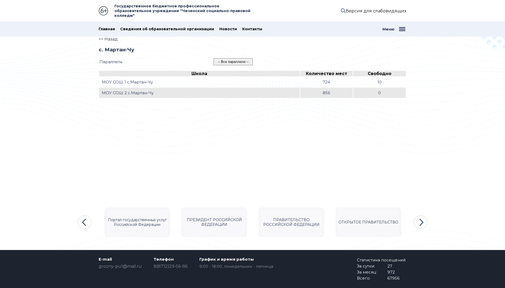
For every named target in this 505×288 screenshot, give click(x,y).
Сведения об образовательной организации (167, 29)
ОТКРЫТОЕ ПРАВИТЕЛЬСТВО (368, 222)
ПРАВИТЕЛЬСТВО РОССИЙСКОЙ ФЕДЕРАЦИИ (291, 222)
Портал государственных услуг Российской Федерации (137, 222)
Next (420, 222)
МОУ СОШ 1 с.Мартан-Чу (127, 82)
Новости (228, 29)
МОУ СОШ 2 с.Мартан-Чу (128, 92)
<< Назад (108, 39)
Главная (107, 29)
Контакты (252, 29)
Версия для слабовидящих (376, 10)
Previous (84, 222)
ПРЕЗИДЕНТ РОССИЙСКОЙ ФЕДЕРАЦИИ (214, 222)
